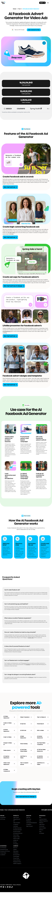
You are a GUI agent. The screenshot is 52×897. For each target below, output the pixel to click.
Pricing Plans (3, 817)
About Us (15, 847)
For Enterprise (3, 847)
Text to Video (16, 835)
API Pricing (2, 819)
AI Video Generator (17, 828)
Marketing (28, 821)
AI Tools (15, 842)
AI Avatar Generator (17, 829)
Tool (19, 8)
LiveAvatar (15, 826)
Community (41, 826)
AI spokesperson (7, 331)
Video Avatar (16, 817)
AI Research (15, 853)
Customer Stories (43, 819)
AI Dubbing (15, 844)
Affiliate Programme (43, 821)
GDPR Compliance (17, 863)
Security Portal (16, 854)
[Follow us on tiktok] (12, 887)
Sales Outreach (29, 826)
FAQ (40, 831)
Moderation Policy (17, 861)
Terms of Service (16, 860)
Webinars (41, 822)
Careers (15, 849)
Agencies (28, 817)
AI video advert (11, 232)
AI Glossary (41, 833)
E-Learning (28, 819)
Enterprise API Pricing (5, 851)
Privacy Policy (16, 858)
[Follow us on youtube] (3, 887)
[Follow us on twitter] (5, 887)
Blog (40, 817)
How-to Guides (42, 828)
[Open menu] (48, 2)
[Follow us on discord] (1, 887)
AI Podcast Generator (17, 833)
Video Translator (16, 822)
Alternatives (15, 851)
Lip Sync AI (15, 840)
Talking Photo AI (16, 819)
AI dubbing (28, 664)
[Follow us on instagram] (10, 887)
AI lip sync (31, 677)
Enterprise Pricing (4, 849)
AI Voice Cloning (16, 831)
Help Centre (41, 824)
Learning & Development (31, 822)
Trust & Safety (16, 856)
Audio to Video (16, 838)
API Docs (41, 829)
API (14, 821)
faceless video (31, 637)
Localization (15, 824)
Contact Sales (3, 853)
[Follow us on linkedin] (8, 887)
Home (14, 8)
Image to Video (16, 836)
